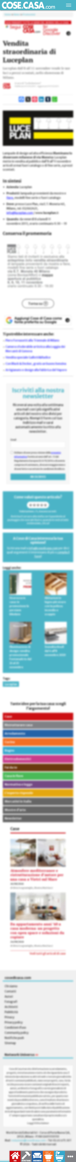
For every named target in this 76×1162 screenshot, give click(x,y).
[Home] (28, 5)
